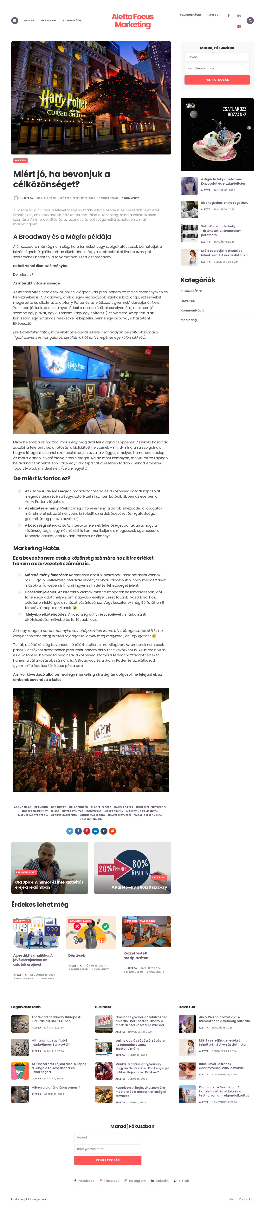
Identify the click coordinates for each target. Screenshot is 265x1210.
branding (41, 807)
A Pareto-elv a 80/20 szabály (139, 887)
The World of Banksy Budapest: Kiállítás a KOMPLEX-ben (56, 1019)
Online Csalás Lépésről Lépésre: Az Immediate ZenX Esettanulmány (140, 1044)
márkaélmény (113, 811)
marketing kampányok (142, 811)
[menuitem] (239, 26)
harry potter (123, 807)
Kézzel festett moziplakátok (136, 955)
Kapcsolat (246, 1199)
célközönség (78, 807)
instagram (137, 1181)
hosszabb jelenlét (35, 811)
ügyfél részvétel (119, 815)
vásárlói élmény (91, 819)
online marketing (92, 815)
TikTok (184, 1181)
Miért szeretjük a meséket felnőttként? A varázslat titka (224, 253)
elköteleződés (101, 807)
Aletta (29, 20)
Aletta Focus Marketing (132, 20)
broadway (58, 807)
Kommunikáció (190, 15)
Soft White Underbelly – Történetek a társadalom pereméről (221, 230)
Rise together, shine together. (224, 203)
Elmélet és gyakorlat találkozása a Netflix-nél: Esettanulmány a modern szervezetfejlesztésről (141, 1021)
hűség (55, 811)
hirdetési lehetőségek (151, 807)
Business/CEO (72, 20)
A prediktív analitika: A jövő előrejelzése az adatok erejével (33, 960)
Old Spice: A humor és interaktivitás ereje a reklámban (49, 884)
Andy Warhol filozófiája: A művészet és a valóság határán (224, 1019)
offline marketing (64, 815)
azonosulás (22, 807)
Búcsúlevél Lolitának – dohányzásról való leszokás (221, 1066)
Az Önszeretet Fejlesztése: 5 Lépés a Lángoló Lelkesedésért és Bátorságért (59, 1068)
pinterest (111, 1181)
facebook (86, 1181)
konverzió (93, 811)
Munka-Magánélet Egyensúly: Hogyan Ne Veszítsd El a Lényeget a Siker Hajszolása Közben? (142, 1068)
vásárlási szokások (148, 815)
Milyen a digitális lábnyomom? (56, 1087)
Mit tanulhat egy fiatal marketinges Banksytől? (51, 1042)
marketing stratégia (33, 815)
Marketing (48, 20)
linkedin (162, 1181)
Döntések (76, 955)
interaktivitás (72, 811)
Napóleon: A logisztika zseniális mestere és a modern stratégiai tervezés (140, 1091)
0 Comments (130, 198)
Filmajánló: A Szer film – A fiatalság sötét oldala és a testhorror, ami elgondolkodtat (224, 1091)
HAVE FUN (213, 15)
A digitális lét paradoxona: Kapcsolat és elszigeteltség (223, 181)
